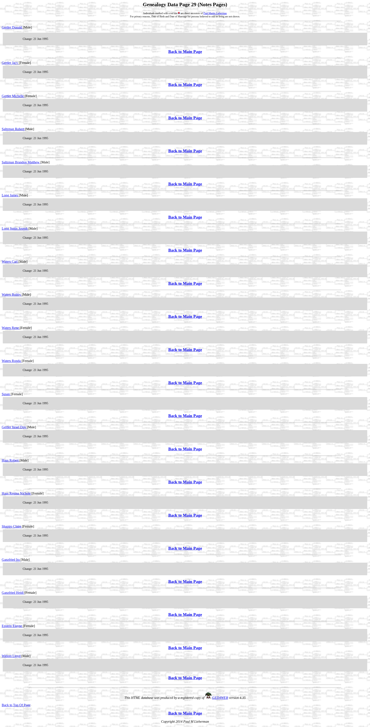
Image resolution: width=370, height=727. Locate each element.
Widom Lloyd (11, 656)
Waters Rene (11, 328)
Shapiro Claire (12, 526)
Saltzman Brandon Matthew (21, 162)
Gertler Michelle (13, 96)
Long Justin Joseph (15, 228)
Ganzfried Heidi (13, 592)
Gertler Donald (12, 27)
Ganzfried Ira (11, 559)
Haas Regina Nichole (16, 493)
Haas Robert (10, 460)
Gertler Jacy (10, 63)
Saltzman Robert (13, 129)
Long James (10, 195)
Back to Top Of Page (16, 705)
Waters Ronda (12, 361)
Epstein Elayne (12, 626)
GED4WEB (220, 698)
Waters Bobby (12, 294)
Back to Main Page (185, 51)
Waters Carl (10, 261)
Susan (6, 394)
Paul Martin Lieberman (215, 13)
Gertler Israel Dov (14, 427)
